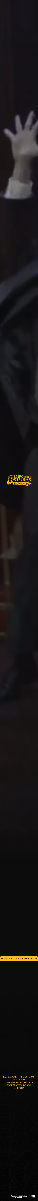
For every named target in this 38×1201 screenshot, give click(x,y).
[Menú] (33, 1196)
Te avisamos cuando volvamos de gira (19, 958)
